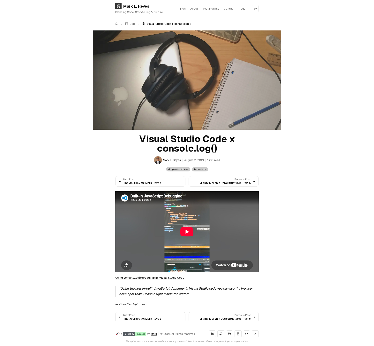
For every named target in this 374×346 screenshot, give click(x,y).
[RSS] (255, 333)
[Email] (246, 333)
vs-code (201, 169)
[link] (166, 24)
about (194, 8)
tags (242, 8)
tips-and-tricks (179, 169)
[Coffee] (229, 333)
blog (183, 8)
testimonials (211, 8)
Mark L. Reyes (136, 6)
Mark (154, 333)
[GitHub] (220, 333)
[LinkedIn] (212, 333)
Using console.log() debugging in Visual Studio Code (149, 277)
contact (229, 8)
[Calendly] (238, 333)
